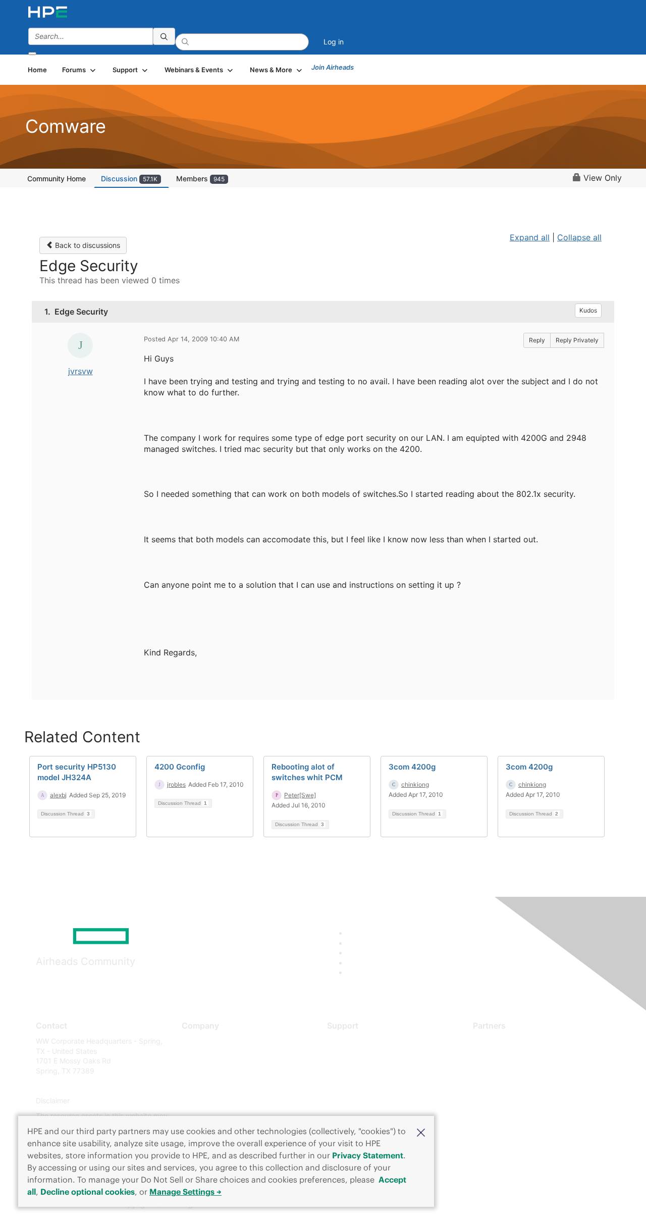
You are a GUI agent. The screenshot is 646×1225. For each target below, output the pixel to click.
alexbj (58, 795)
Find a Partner (496, 1041)
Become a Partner (502, 1056)
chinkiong (415, 784)
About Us (197, 1041)
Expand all (530, 237)
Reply (537, 340)
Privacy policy (205, 1101)
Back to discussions (86, 245)
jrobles (176, 784)
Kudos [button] (588, 310)
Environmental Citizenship (224, 1086)
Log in (334, 41)
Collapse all (579, 237)
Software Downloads (361, 1086)
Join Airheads (332, 67)
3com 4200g (412, 767)
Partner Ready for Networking (522, 1070)
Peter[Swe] (300, 795)
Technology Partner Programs (522, 1086)
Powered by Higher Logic (468, 1204)
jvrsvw (80, 371)
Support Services (355, 1041)
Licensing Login (353, 1101)
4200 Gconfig (179, 767)
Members (200, 178)
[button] (421, 1131)
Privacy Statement (367, 1155)
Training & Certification (364, 1070)
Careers (194, 1056)
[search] (164, 36)
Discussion (129, 178)
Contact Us (200, 1070)
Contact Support (354, 1056)
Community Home (56, 178)
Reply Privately (577, 340)
